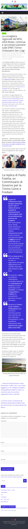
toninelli (19, 56)
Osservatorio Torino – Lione (7, 490)
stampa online (13, 106)
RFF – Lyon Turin (5, 499)
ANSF (12, 239)
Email (2, 451)
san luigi (10, 56)
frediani (14, 55)
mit (17, 55)
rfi (7, 56)
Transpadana (4, 492)
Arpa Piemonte (4, 501)
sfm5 (14, 56)
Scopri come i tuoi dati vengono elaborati (11, 477)
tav (16, 56)
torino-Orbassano (8, 58)
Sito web (3, 459)
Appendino (4, 55)
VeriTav (2, 510)
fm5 (8, 55)
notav (20, 55)
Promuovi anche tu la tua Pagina (10, 510)
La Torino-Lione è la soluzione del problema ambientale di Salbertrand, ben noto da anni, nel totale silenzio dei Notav (13, 404)
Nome (3, 442)
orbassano (4, 56)
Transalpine (3, 497)
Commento (3, 421)
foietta (11, 55)
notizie (4, 33)
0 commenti (20, 53)
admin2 (14, 53)
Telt (2, 494)
